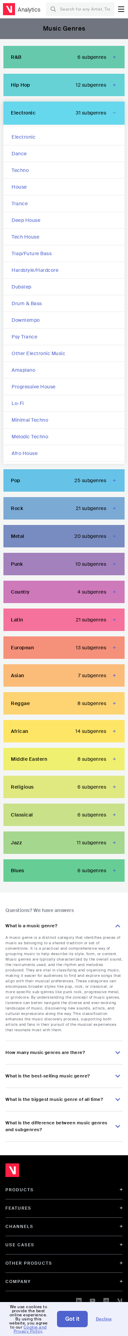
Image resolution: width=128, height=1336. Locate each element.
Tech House (25, 237)
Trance (20, 203)
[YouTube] (92, 1299)
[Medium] (120, 1299)
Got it (72, 1318)
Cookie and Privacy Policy (30, 1329)
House (19, 187)
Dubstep (21, 287)
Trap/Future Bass (32, 253)
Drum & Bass (27, 303)
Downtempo (26, 320)
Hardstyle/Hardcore (35, 270)
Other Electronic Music (38, 353)
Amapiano (23, 370)
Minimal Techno (30, 420)
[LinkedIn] (79, 1299)
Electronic (23, 137)
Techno (20, 170)
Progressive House (34, 387)
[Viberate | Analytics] (44, 1172)
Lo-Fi (18, 403)
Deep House (26, 220)
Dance (19, 154)
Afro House (25, 453)
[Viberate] (9, 9)
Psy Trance (24, 337)
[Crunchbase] (106, 1299)
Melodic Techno (30, 437)
